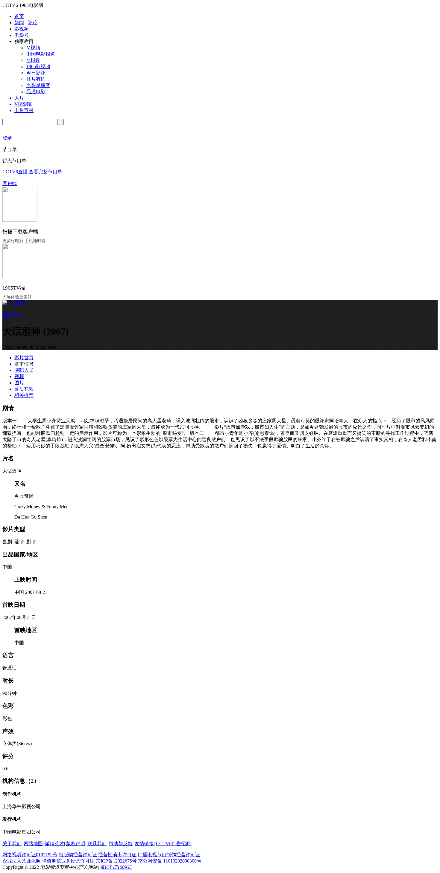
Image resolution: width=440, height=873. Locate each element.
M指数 (33, 60)
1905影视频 (38, 66)
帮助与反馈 (121, 843)
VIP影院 (23, 104)
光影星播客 (38, 85)
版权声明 (75, 843)
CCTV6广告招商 (173, 843)
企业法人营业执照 (21, 860)
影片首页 (24, 357)
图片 (19, 382)
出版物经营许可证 (78, 854)
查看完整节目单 (45, 171)
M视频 (33, 47)
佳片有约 (35, 79)
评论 (32, 22)
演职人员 (24, 370)
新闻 (19, 22)
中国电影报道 (40, 53)
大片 (19, 97)
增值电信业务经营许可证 (68, 860)
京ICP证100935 (116, 867)
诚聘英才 (54, 843)
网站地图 (33, 843)
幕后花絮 (24, 389)
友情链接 (144, 843)
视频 (19, 376)
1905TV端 (13, 288)
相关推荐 (24, 395)
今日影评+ (37, 72)
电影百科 (24, 110)
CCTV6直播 (15, 171)
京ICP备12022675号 (116, 860)
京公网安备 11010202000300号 (169, 860)
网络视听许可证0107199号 (29, 854)
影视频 (21, 28)
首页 (19, 16)
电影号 (21, 35)
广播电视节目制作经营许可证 (169, 854)
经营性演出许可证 (117, 854)
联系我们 (97, 843)
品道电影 (35, 91)
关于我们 (12, 843)
